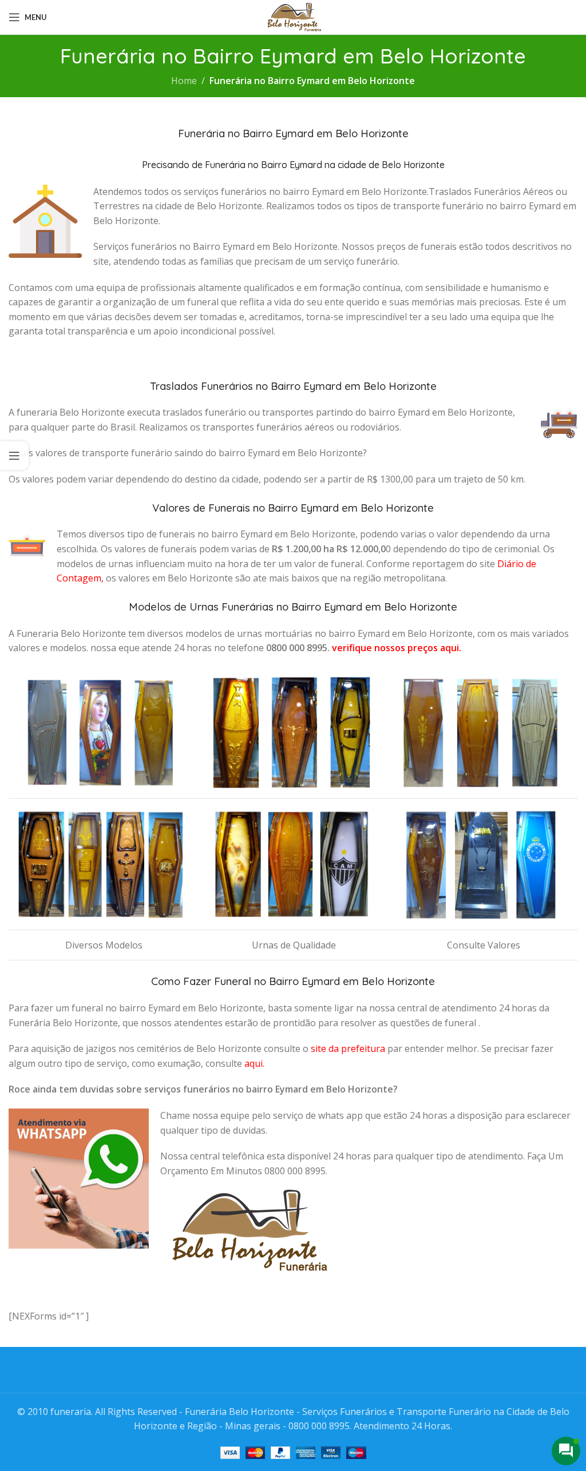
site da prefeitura (348, 1048)
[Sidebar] (14, 455)
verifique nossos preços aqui (395, 647)
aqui (253, 1063)
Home (184, 80)
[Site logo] (293, 16)
